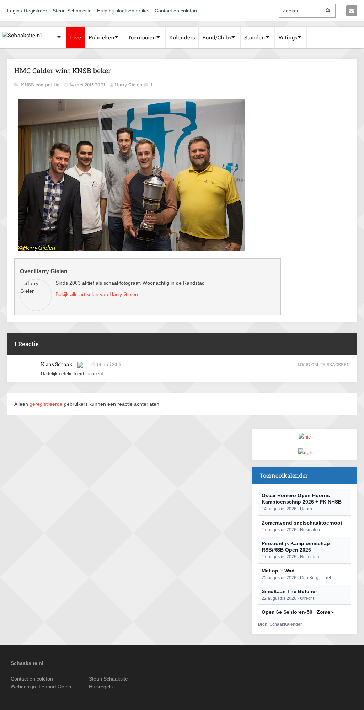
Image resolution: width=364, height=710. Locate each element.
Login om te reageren (324, 364)
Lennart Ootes (55, 686)
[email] (351, 10)
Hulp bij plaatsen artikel (123, 11)
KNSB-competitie (40, 84)
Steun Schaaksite (72, 11)
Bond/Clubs (216, 37)
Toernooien (142, 37)
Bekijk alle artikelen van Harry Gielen (96, 294)
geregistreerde (47, 404)
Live (75, 37)
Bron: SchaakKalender (280, 624)
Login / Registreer (27, 11)
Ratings (287, 37)
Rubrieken (101, 37)
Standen (254, 37)
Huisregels (101, 686)
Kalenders (182, 37)
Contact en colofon (176, 11)
